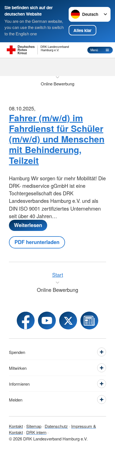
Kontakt (16, 426)
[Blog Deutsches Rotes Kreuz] (89, 320)
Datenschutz (56, 426)
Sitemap (33, 426)
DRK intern (36, 432)
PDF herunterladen (37, 242)
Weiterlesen (28, 225)
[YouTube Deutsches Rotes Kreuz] (47, 320)
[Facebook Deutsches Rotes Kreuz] (26, 320)
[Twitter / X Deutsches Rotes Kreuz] (68, 320)
